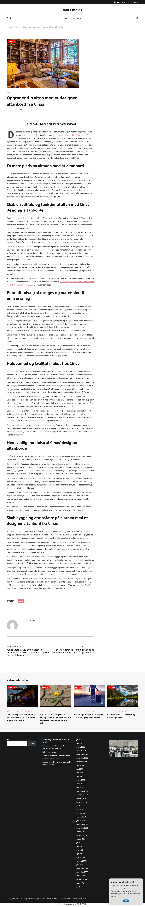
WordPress (82, 899)
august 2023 (81, 839)
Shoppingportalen (72, 10)
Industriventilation (49, 752)
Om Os (79, 18)
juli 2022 (79, 887)
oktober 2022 (81, 876)
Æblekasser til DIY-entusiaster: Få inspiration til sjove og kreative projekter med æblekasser (28, 651)
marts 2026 (80, 747)
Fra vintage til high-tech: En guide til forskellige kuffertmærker (89, 716)
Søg (8, 739)
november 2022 (82, 872)
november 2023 (82, 828)
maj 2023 (79, 850)
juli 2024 (79, 806)
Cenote (55, 899)
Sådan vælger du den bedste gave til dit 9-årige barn (55, 741)
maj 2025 (79, 773)
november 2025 (82, 758)
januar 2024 (80, 821)
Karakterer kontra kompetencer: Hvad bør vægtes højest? (56, 763)
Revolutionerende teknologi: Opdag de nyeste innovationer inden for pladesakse (72, 650)
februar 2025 (81, 784)
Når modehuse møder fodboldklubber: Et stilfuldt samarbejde (56, 757)
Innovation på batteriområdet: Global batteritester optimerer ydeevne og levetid (21, 717)
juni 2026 (79, 743)
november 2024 (82, 795)
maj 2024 (79, 810)
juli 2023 (79, 843)
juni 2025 (79, 769)
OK (126, 901)
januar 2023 (80, 865)
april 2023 (79, 854)
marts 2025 (80, 780)
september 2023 (82, 835)
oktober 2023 (81, 832)
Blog (72, 18)
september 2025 (82, 762)
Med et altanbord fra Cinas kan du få (73, 135)
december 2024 (82, 791)
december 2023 (82, 824)
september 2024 (82, 802)
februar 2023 (81, 861)
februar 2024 (81, 817)
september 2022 (82, 879)
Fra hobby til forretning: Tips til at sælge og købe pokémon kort (54, 747)
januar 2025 (80, 787)
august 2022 (81, 883)
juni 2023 (79, 846)
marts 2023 (80, 857)
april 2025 (79, 776)
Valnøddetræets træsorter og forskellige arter (121, 716)
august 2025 (81, 765)
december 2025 (82, 754)
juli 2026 (79, 740)
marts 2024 (80, 813)
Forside (66, 18)
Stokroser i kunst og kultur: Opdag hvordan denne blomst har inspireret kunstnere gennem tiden (55, 719)
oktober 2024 (81, 798)
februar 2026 (81, 751)
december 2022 (82, 868)
